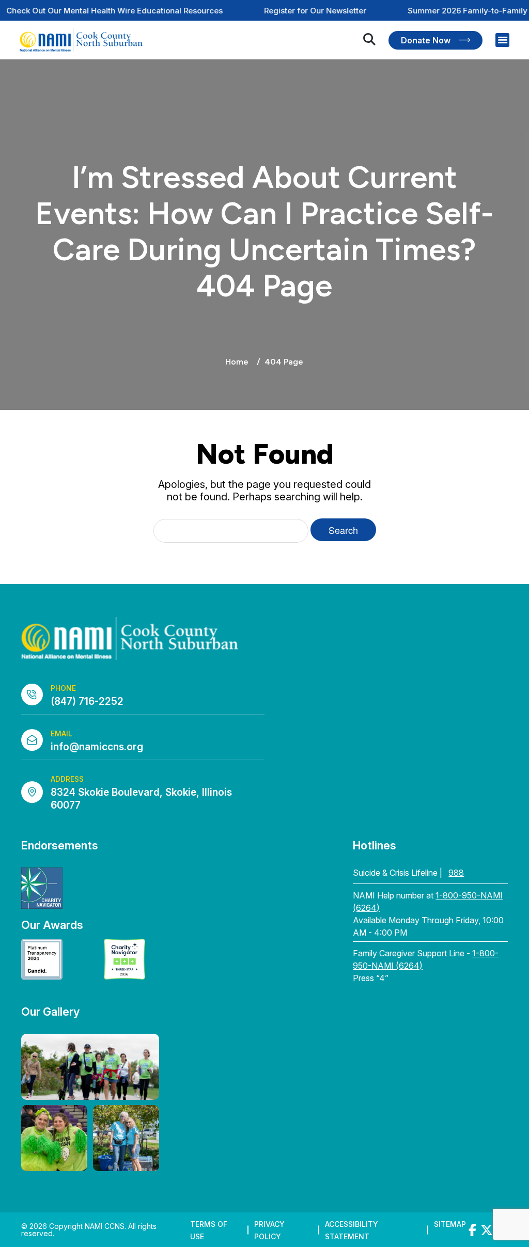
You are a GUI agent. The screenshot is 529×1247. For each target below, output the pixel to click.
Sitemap (450, 1224)
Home (236, 362)
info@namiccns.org (97, 747)
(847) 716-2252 (87, 701)
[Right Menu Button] (502, 40)
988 (456, 872)
